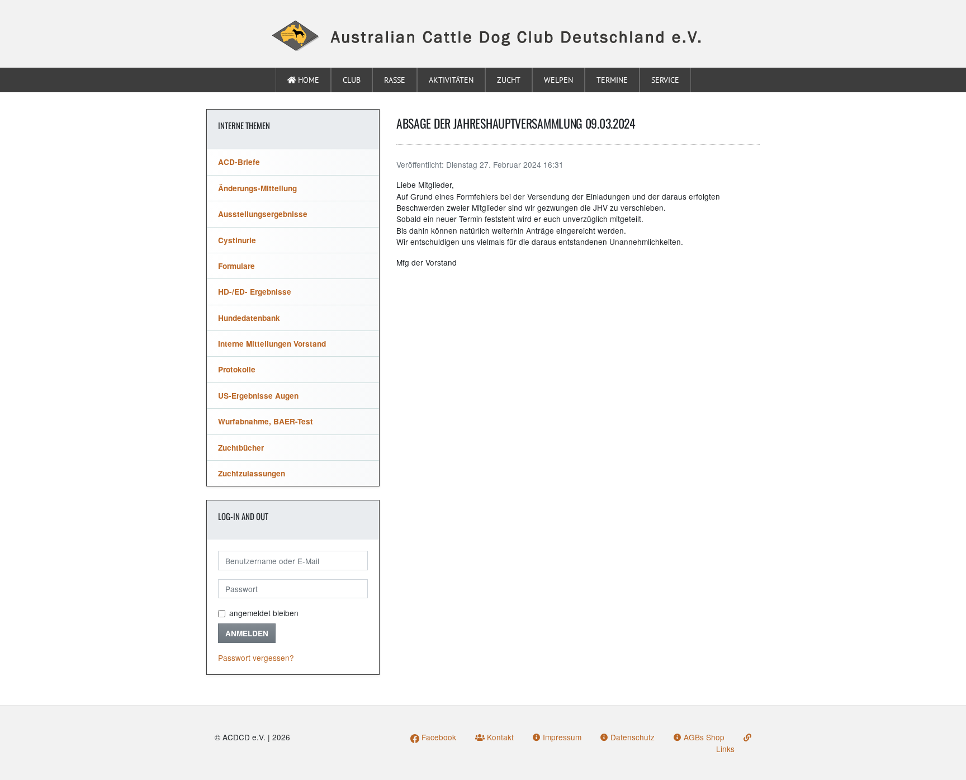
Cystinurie (237, 240)
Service (665, 80)
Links (725, 748)
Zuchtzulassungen (251, 473)
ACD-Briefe (239, 162)
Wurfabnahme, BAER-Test (265, 421)
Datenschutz (631, 737)
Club (352, 80)
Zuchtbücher (241, 447)
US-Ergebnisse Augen (258, 395)
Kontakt (499, 737)
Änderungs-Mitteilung (257, 188)
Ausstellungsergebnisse (262, 214)
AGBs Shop (702, 737)
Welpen (558, 80)
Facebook (437, 737)
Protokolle (236, 369)
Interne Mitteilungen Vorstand (272, 343)
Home (307, 80)
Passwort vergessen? (256, 657)
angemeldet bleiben (264, 612)
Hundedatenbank (249, 318)
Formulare (236, 266)
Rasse (394, 80)
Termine (612, 80)
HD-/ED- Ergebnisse (254, 291)
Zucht (508, 80)
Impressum (561, 737)
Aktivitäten (451, 80)
